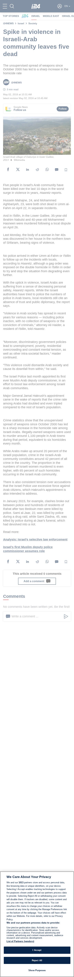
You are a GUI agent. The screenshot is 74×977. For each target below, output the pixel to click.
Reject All (37, 960)
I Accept (37, 950)
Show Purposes (37, 970)
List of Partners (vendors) (20, 941)
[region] (37, 924)
